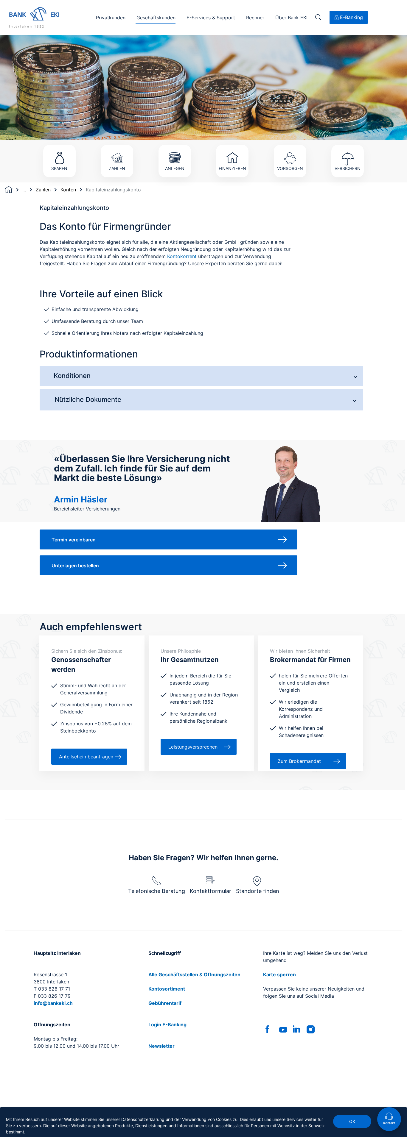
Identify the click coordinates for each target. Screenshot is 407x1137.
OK (352, 1121)
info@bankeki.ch (53, 1003)
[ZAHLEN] (117, 140)
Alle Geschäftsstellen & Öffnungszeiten (194, 974)
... (24, 190)
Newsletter (161, 1046)
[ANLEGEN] (175, 140)
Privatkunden (110, 18)
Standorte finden (257, 891)
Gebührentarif (164, 1003)
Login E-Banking (167, 1024)
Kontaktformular (210, 891)
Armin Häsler (80, 499)
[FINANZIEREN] (232, 140)
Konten (68, 190)
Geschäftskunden (155, 18)
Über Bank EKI (291, 18)
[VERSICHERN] (348, 140)
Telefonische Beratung (156, 891)
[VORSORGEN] (290, 140)
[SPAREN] (59, 140)
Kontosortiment (166, 989)
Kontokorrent (182, 256)
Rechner (255, 18)
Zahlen (43, 190)
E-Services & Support (211, 18)
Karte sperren (279, 974)
